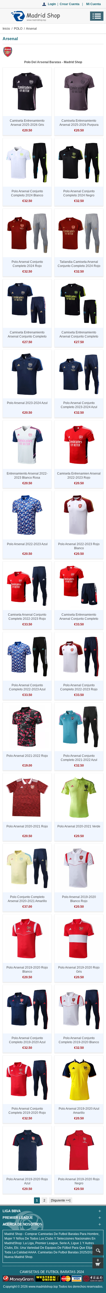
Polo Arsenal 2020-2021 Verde (78, 826)
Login (52, 4)
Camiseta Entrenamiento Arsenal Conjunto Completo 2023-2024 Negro (78, 336)
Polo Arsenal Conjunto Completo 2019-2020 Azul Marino (27, 1042)
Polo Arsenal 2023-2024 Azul (27, 403)
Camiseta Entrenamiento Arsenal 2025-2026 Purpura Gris (79, 125)
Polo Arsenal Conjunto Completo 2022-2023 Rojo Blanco (79, 689)
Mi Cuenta (93, 4)
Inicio (6, 28)
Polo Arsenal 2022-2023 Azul (27, 544)
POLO (18, 28)
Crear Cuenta (70, 4)
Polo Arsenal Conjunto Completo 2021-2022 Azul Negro (79, 760)
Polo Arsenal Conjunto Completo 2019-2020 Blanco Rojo (79, 1042)
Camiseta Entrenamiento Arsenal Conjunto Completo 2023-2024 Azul (27, 336)
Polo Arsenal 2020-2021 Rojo (27, 826)
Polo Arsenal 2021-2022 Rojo (27, 756)
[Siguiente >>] (60, 1200)
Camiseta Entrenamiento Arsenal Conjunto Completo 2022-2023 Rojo (78, 619)
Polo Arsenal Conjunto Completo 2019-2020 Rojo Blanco (27, 1113)
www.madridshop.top (43, 1286)
